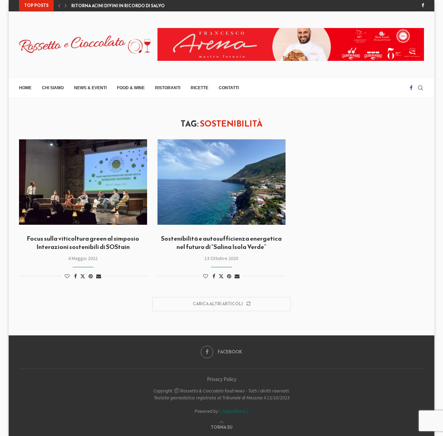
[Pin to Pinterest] (91, 276)
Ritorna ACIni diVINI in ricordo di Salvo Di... (122, 6)
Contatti (229, 87)
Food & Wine (131, 87)
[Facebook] (423, 5)
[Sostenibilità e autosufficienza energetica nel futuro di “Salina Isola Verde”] (221, 182)
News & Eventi (90, 87)
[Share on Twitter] (82, 276)
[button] (59, 5)
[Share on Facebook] (75, 276)
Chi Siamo (53, 87)
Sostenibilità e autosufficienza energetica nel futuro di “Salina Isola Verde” (221, 242)
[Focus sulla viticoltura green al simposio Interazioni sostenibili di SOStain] (83, 182)
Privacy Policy (221, 379)
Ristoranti (167, 87)
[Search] (420, 88)
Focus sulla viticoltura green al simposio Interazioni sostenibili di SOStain (83, 242)
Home (25, 87)
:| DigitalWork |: (233, 411)
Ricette (199, 87)
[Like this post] (67, 276)
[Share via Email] (98, 276)
